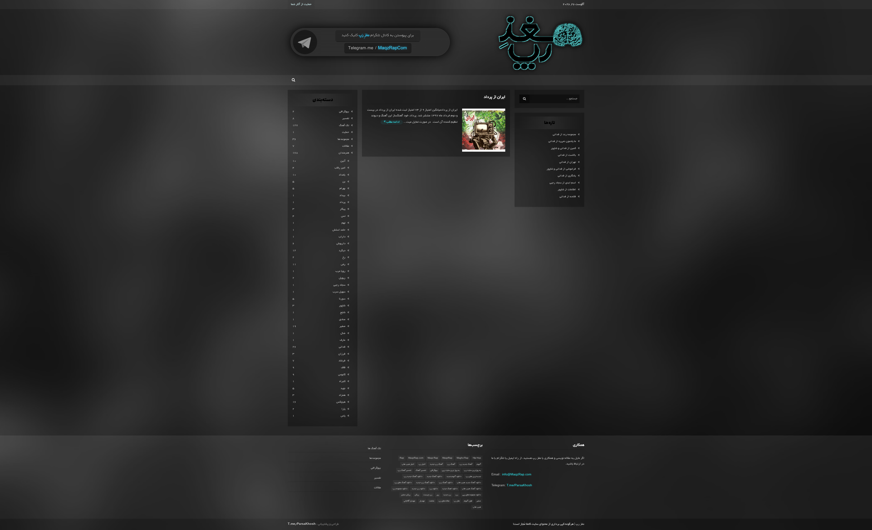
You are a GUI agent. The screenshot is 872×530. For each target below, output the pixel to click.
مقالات (345, 146)
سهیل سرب (339, 291)
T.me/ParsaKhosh (519, 485)
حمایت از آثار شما (301, 4)
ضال (342, 333)
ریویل (342, 278)
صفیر (342, 326)
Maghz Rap (462, 458)
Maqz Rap (433, 458)
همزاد (342, 395)
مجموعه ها (343, 139)
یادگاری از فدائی (567, 175)
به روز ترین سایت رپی (451, 470)
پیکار (342, 209)
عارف (342, 340)
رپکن (417, 495)
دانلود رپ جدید (418, 489)
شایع (342, 312)
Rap (402, 458)
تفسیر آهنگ (421, 470)
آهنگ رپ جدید (436, 464)
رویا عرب (340, 271)
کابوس (341, 374)
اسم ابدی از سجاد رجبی (563, 182)
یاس (343, 415)
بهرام (342, 188)
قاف (343, 367)
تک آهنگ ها (374, 448)
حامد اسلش (338, 230)
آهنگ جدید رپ (465, 464)
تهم (343, 222)
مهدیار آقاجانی (409, 501)
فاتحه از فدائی (568, 196)
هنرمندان (344, 152)
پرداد (342, 202)
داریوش (340, 243)
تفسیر (345, 118)
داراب (342, 236)
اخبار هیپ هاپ (408, 464)
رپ (456, 495)
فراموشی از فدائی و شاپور (561, 169)
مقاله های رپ (443, 501)
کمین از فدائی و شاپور (563, 148)
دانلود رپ (433, 489)
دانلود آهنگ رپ (446, 482)
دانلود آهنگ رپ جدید (425, 482)
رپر (437, 495)
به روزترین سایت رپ (472, 470)
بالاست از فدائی (567, 155)
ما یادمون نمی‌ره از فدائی (562, 141)
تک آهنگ (344, 125)
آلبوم (479, 464)
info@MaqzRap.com (516, 474)
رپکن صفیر (405, 495)
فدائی (342, 346)
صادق (342, 319)
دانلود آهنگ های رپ (403, 482)
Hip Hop (477, 458)
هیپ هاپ (477, 507)
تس (343, 216)
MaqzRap (447, 458)
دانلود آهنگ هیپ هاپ (471, 489)
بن (343, 181)
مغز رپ (457, 501)
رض (343, 264)
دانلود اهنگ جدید (450, 489)
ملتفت (431, 501)
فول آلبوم (468, 501)
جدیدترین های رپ (473, 476)
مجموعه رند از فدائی (564, 134)
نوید (343, 388)
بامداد (342, 174)
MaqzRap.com (415, 458)
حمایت (345, 132)
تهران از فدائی (567, 162)
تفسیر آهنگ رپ (404, 470)
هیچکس (340, 402)
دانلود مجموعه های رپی (471, 495)
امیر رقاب (339, 167)
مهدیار (422, 501)
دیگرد (342, 250)
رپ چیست (427, 495)
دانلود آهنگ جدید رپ (413, 476)
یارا (343, 409)
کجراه (342, 381)
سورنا (342, 298)
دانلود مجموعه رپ (400, 489)
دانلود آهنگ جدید (434, 476)
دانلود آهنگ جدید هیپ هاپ (469, 482)
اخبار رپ (422, 464)
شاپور (342, 305)
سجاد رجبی (339, 285)
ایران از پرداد (494, 97)
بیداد (342, 195)
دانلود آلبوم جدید (453, 476)
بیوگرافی (344, 111)
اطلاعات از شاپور (567, 189)
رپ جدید (447, 495)
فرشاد (342, 360)
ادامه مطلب (393, 122)
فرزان (341, 354)
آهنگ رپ (451, 464)
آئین (342, 161)
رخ (343, 257)
